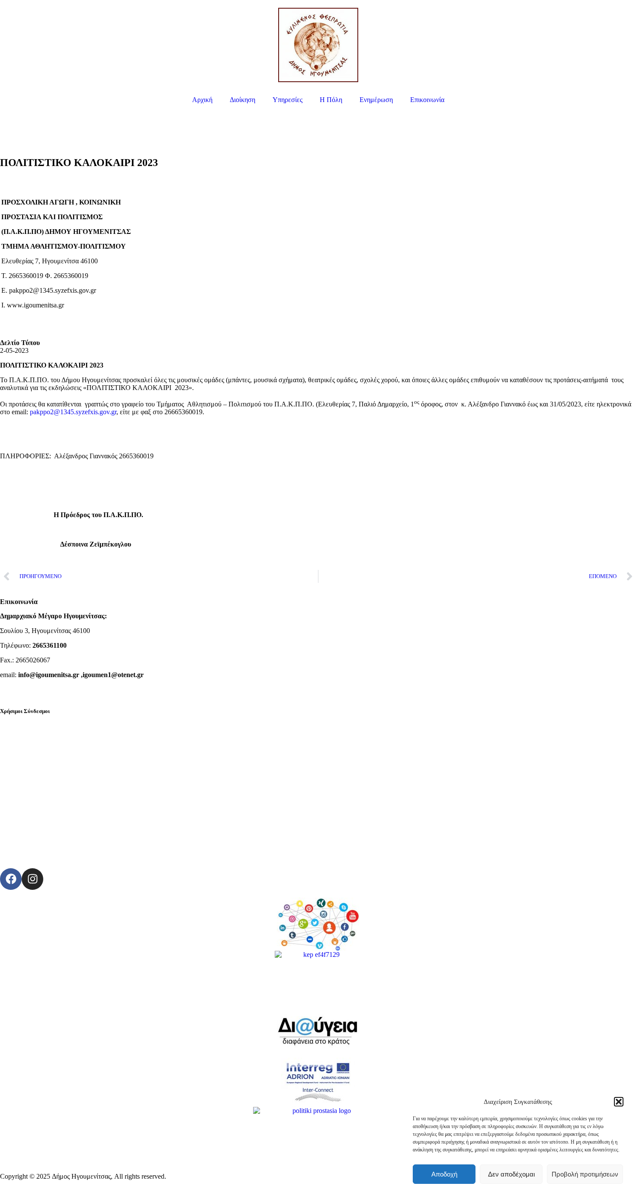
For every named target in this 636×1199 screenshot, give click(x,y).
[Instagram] (32, 879)
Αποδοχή (444, 1174)
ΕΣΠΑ (9, 798)
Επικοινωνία (427, 99)
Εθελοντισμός (19, 783)
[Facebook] (11, 879)
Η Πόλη (331, 99)
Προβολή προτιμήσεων (585, 1174)
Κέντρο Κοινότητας (27, 813)
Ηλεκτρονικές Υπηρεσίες (35, 725)
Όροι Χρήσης (19, 842)
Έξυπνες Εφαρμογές (28, 769)
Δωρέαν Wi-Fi (19, 739)
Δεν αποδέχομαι (511, 1174)
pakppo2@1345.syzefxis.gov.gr (73, 412)
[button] (618, 1101)
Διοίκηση (242, 99)
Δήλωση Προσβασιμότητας (38, 857)
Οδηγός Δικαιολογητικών (35, 754)
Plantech (180, 1176)
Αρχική (202, 99)
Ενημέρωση (376, 99)
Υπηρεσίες (287, 99)
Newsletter (14, 827)
